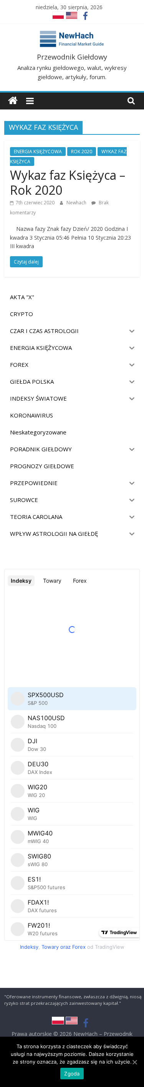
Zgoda (71, 1073)
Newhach (77, 202)
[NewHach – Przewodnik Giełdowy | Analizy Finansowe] (13, 101)
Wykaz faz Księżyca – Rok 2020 (67, 182)
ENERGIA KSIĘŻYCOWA (38, 151)
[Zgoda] (134, 1062)
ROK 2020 (81, 151)
